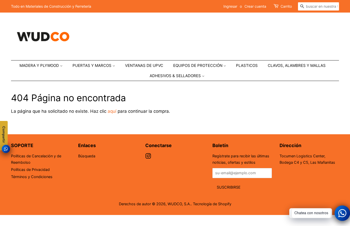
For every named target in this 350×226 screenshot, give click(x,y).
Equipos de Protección (198, 65)
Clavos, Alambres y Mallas (297, 65)
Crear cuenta (255, 6)
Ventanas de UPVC (144, 65)
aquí (112, 111)
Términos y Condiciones (32, 176)
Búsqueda (86, 156)
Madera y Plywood (39, 65)
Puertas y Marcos (92, 65)
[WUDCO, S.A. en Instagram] (148, 157)
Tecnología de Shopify (212, 204)
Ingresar (230, 6)
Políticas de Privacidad (30, 169)
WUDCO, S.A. (179, 204)
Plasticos (247, 65)
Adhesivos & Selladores (176, 75)
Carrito (286, 6)
